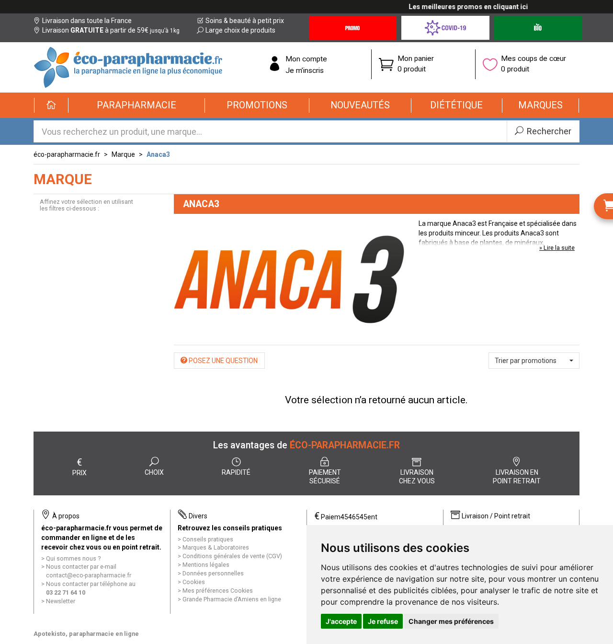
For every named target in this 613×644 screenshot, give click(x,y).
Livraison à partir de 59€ (111, 30)
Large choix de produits (240, 30)
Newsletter (60, 601)
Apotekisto (86, 633)
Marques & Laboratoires (215, 547)
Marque (123, 154)
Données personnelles (213, 573)
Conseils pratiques (207, 539)
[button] (136, 105)
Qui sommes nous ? (73, 558)
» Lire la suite (557, 247)
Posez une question (222, 360)
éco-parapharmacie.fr (67, 154)
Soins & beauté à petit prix (244, 20)
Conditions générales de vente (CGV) (232, 556)
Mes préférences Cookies (217, 590)
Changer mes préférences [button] (451, 621)
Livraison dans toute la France (87, 20)
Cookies (193, 581)
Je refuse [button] (383, 621)
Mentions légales (205, 564)
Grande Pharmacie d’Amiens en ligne (231, 599)
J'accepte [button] (341, 621)
